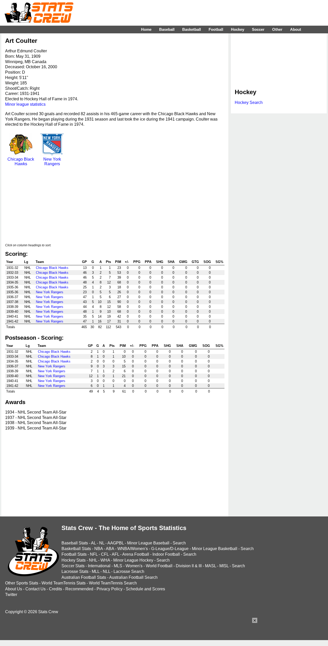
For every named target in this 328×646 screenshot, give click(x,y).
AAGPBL (115, 543)
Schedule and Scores (145, 589)
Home (146, 29)
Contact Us (35, 589)
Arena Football (135, 554)
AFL (115, 554)
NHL (93, 560)
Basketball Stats (76, 548)
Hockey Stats (73, 560)
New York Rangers (52, 161)
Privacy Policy (109, 589)
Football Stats (74, 554)
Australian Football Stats (83, 577)
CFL (105, 554)
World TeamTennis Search (113, 583)
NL (101, 543)
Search (179, 543)
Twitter (11, 594)
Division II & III (189, 566)
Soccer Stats (73, 566)
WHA (105, 560)
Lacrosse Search (129, 571)
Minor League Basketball (214, 548)
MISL (224, 566)
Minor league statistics (25, 104)
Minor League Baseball (148, 543)
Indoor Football (166, 554)
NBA (98, 548)
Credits (55, 589)
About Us (13, 589)
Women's (134, 566)
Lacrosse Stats (74, 571)
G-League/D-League (170, 548)
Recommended (79, 589)
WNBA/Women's (132, 548)
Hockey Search (249, 102)
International (99, 566)
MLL (95, 571)
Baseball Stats (74, 543)
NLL (106, 571)
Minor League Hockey (133, 560)
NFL (94, 554)
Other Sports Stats (21, 583)
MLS (118, 566)
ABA (110, 548)
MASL (210, 566)
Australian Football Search (133, 577)
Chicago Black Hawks (20, 161)
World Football (159, 566)
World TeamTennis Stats (64, 583)
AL (93, 543)
